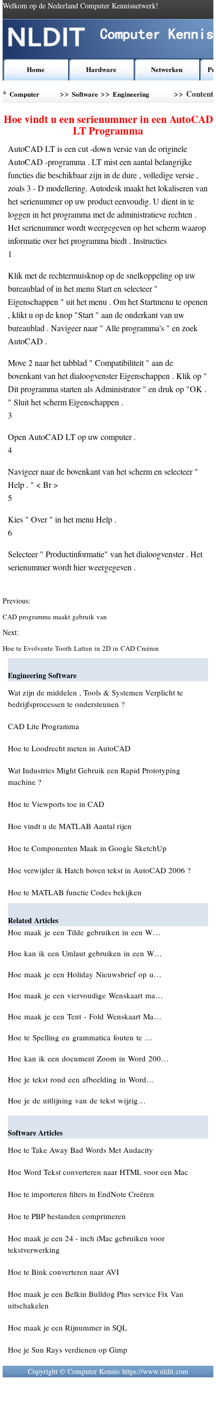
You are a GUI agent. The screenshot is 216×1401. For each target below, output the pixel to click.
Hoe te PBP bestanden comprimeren (67, 1216)
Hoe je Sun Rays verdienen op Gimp (67, 1349)
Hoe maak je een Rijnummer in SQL (67, 1327)
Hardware (101, 69)
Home (36, 69)
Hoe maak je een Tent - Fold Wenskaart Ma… (84, 1016)
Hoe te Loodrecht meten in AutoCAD (69, 748)
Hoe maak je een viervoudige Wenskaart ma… (85, 995)
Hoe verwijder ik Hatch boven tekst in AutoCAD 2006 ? (99, 870)
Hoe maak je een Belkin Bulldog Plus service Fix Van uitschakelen (95, 1299)
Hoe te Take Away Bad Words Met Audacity (80, 1149)
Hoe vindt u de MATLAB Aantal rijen (70, 826)
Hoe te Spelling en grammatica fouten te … (80, 1037)
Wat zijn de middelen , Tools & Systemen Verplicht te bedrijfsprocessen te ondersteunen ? (95, 698)
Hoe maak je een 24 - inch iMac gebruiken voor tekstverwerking (86, 1244)
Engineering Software (131, 96)
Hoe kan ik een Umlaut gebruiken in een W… (85, 953)
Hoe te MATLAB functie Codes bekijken (75, 892)
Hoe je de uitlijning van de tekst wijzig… (77, 1100)
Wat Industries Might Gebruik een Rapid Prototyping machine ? (94, 776)
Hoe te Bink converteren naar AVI (63, 1271)
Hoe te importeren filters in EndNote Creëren (81, 1194)
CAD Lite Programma (43, 726)
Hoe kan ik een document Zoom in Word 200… (88, 1058)
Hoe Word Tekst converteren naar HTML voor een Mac (98, 1172)
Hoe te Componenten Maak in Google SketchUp (87, 848)
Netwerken (166, 69)
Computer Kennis (24, 96)
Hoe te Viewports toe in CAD (56, 804)
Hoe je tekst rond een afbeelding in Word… (81, 1079)
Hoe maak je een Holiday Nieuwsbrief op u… (84, 974)
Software (85, 94)
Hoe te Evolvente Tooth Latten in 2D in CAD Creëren (82, 648)
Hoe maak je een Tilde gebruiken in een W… (84, 932)
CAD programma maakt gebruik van (56, 616)
